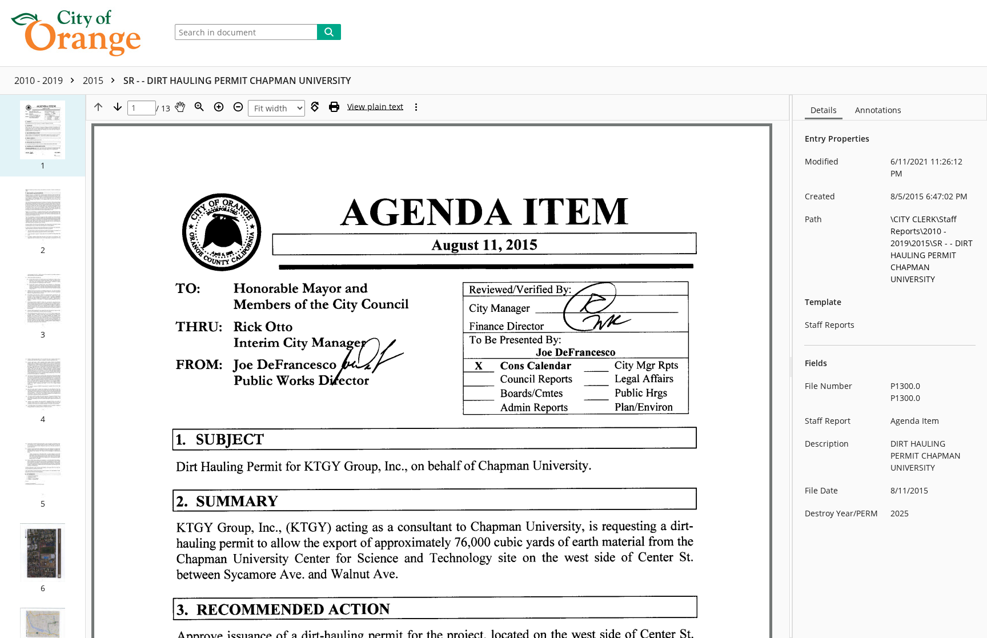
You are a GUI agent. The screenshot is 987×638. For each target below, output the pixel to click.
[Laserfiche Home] (80, 33)
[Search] (329, 32)
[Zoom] (199, 107)
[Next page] (117, 107)
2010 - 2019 (39, 80)
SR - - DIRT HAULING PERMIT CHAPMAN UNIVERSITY (237, 80)
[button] (42, 135)
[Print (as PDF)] (334, 107)
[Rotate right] (314, 107)
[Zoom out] (238, 107)
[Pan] (180, 107)
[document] (890, 366)
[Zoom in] (218, 107)
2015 (94, 80)
